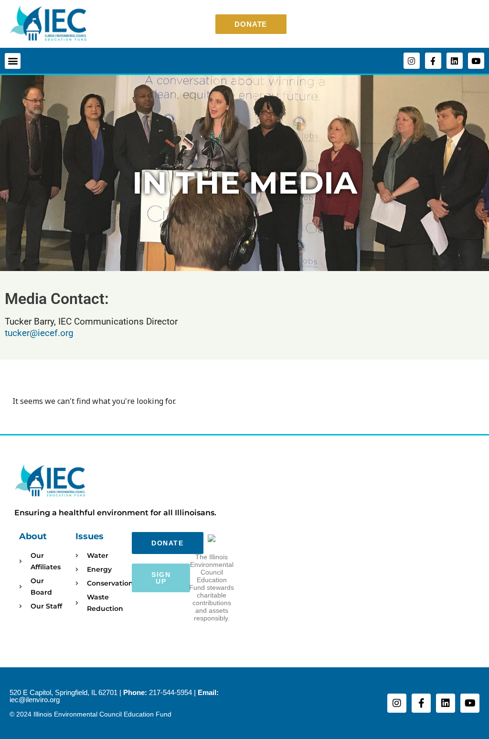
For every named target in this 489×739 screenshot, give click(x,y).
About (33, 536)
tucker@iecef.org (39, 332)
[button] (13, 61)
